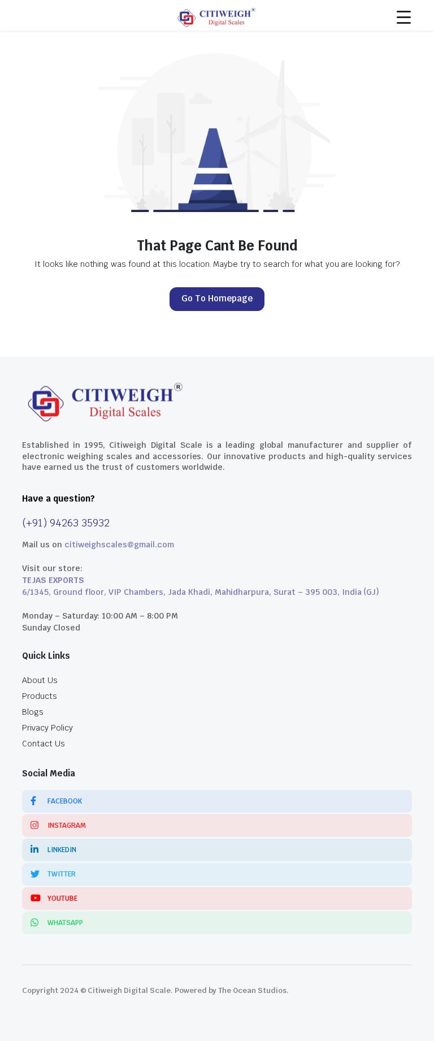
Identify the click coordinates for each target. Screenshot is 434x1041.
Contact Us (43, 743)
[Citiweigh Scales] (217, 15)
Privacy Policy (47, 728)
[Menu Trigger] (404, 16)
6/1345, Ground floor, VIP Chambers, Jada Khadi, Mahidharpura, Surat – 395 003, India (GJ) (200, 592)
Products (39, 696)
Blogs (33, 712)
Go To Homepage (217, 298)
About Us (40, 680)
